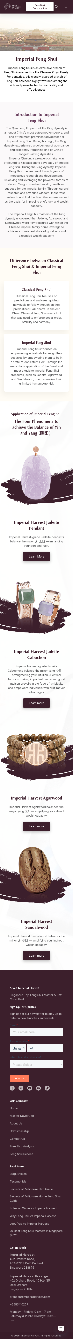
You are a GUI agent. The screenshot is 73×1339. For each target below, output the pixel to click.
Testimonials (18, 1181)
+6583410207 (19, 1304)
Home (14, 1108)
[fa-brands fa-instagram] (20, 1088)
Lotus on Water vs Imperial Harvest (33, 1208)
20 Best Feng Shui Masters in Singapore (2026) (36, 1233)
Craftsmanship (19, 1131)
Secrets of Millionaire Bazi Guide (31, 1189)
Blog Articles (18, 1174)
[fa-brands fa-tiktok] (47, 1088)
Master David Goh (22, 1116)
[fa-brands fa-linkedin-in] (38, 1088)
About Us (16, 1123)
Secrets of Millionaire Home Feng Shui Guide (35, 1198)
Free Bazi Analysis (22, 1146)
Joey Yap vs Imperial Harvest (29, 1223)
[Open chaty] (61, 1328)
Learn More (36, 556)
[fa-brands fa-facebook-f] (12, 1088)
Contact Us (17, 1139)
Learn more (36, 703)
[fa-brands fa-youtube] (29, 1088)
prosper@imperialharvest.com (30, 1297)
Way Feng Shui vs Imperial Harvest (33, 1216)
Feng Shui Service (21, 1154)
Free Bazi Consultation (40, 7)
